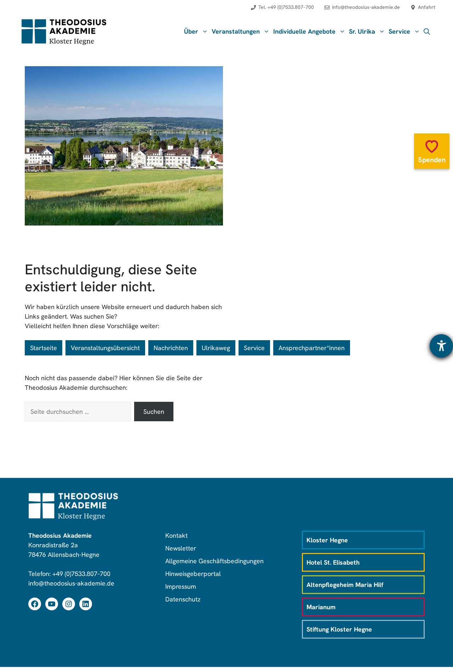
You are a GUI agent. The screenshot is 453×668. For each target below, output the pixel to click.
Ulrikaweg (216, 348)
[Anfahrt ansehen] (423, 11)
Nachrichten (171, 348)
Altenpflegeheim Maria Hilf (344, 585)
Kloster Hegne (327, 540)
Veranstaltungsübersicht (105, 348)
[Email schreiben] (362, 11)
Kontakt (176, 535)
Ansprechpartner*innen (312, 348)
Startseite (43, 348)
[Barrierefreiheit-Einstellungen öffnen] (441, 346)
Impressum (180, 586)
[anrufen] (282, 11)
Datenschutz (183, 599)
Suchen (153, 411)
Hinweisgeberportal (193, 574)
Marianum (321, 607)
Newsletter (180, 548)
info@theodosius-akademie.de (71, 583)
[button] (427, 31)
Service (254, 348)
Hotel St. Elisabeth (333, 562)
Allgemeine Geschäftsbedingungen (214, 561)
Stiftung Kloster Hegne (339, 629)
